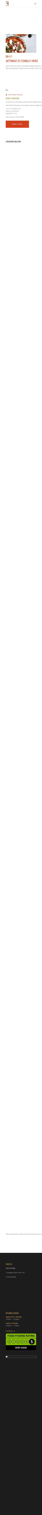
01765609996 (11, 1277)
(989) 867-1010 (11, 113)
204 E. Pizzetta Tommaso (15, 95)
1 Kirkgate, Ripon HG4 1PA (15, 1273)
